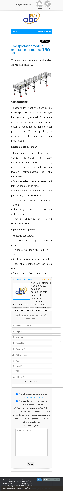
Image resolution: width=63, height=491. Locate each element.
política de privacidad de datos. (31, 397)
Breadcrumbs (44, 31)
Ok (39, 480)
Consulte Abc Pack (23, 279)
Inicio (14, 31)
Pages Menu (22, 4)
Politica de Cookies (51, 480)
